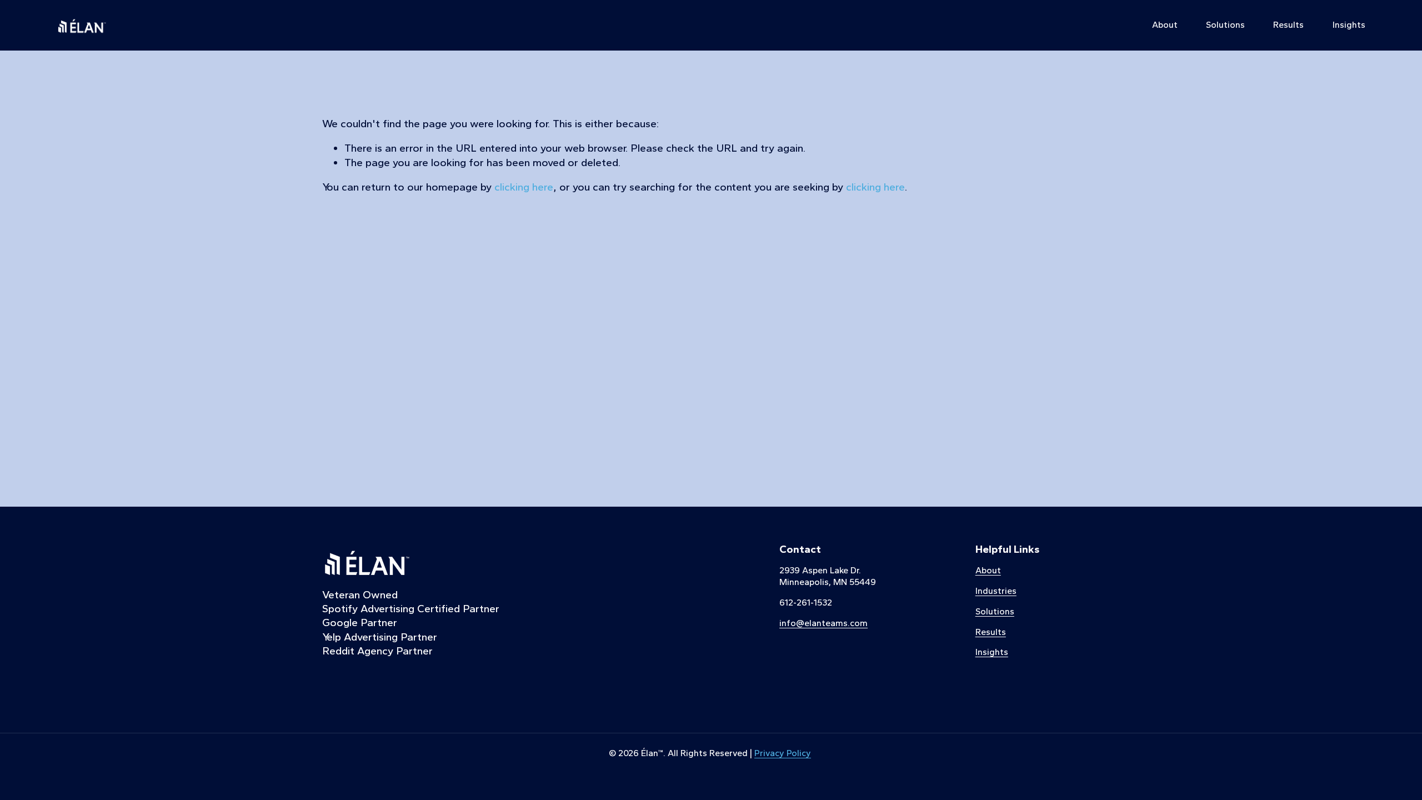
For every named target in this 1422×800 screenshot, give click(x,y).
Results (1288, 24)
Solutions (1225, 24)
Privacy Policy (782, 753)
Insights (1349, 24)
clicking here (523, 187)
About (1165, 24)
